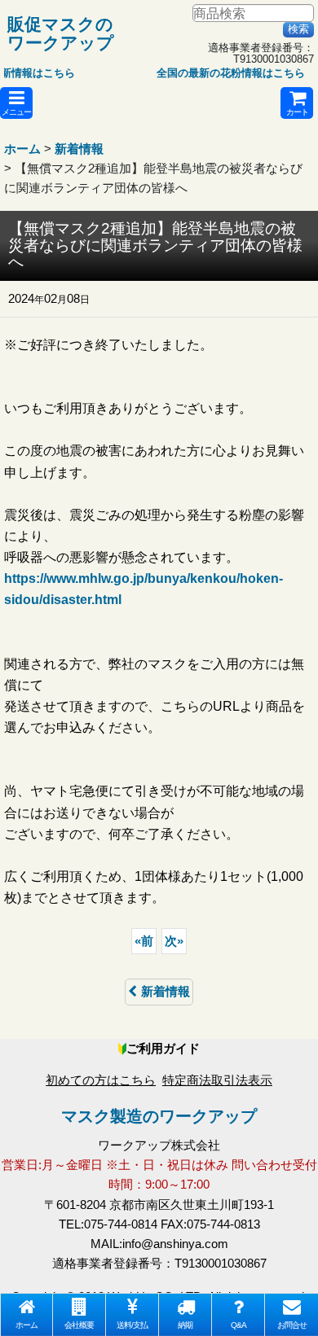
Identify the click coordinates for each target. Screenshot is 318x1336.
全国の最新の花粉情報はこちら (222, 73)
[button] (16, 103)
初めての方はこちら (101, 1080)
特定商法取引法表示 (217, 1080)
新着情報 (165, 991)
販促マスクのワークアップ (60, 33)
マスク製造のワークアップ (159, 1116)
